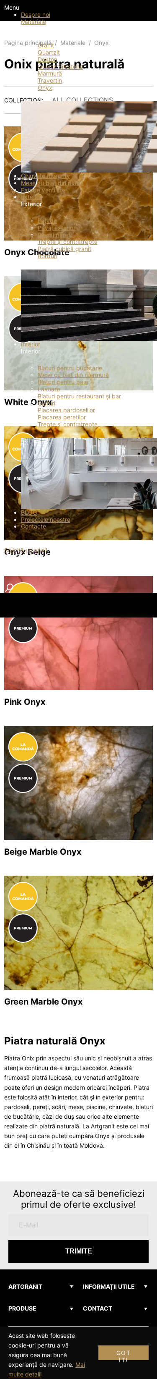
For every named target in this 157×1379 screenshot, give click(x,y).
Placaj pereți (55, 234)
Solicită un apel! (25, 550)
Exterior (31, 196)
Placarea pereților (62, 417)
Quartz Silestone (60, 66)
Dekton (47, 59)
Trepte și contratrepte (68, 241)
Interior (30, 344)
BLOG (29, 512)
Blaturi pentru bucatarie (70, 368)
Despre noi (35, 14)
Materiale (33, 21)
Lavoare (49, 389)
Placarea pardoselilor (66, 409)
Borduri (47, 255)
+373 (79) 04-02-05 (32, 543)
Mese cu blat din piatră (52, 182)
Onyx (45, 87)
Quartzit (49, 52)
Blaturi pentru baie (63, 381)
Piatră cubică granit (64, 248)
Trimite (78, 1251)
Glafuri (46, 403)
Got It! (123, 1354)
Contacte (33, 526)
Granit (46, 45)
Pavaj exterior (56, 227)
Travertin (50, 80)
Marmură (50, 73)
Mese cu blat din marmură (73, 374)
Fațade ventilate (43, 190)
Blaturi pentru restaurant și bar (79, 396)
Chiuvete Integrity (45, 175)
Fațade (47, 220)
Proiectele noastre (45, 519)
